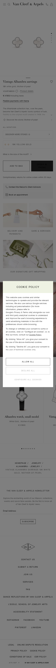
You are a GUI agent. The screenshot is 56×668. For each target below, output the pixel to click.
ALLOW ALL (28, 361)
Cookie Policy (35, 334)
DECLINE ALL (28, 370)
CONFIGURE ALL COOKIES (28, 379)
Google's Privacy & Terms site (19, 312)
